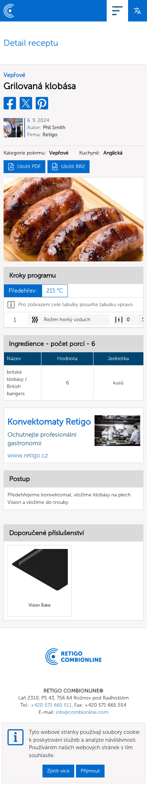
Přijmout (90, 771)
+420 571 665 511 (51, 705)
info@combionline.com (82, 712)
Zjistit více (58, 771)
